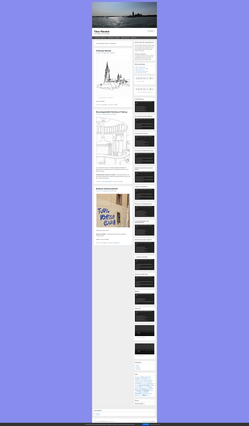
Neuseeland (143, 385)
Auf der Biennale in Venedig (141, 72)
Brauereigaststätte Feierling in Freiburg (111, 112)
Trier (136, 392)
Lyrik (149, 383)
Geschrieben (105, 181)
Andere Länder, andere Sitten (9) (142, 71)
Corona (144, 378)
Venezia (138, 393)
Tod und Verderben (142, 390)
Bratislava (139, 377)
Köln (142, 383)
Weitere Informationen (155, 424)
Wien (144, 395)
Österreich (148, 395)
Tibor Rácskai (101, 31)
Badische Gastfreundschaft (107, 188)
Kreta (136, 383)
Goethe (151, 380)
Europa (136, 380)
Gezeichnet (105, 104)
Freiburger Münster (103, 50)
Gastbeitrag (146, 380)
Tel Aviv (147, 388)
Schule (139, 388)
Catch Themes (152, 421)
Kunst (139, 383)
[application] (144, 106)
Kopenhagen (149, 382)
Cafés (137, 378)
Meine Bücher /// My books (113, 37)
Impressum (98, 414)
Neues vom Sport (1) (140, 69)
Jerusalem (144, 382)
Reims (145, 386)
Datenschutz (98, 413)
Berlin (136, 377)
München (137, 385)
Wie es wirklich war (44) (140, 67)
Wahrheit (140, 395)
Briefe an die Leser (146, 377)
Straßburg (143, 388)
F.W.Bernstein (141, 380)
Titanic (151, 388)
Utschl (146, 391)
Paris (140, 387)
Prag (143, 386)
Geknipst (104, 242)
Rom (136, 388)
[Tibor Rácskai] (124, 27)
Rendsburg (149, 386)
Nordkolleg (137, 386)
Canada (140, 378)
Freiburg (116, 104)
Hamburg (137, 382)
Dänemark (149, 378)
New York (151, 385)
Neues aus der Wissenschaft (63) (142, 68)
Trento (151, 390)
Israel (140, 382)
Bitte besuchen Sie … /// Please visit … (129, 37)
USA (142, 392)
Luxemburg (145, 383)
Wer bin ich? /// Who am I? (100, 37)
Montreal (152, 383)
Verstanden (145, 424)
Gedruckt (137, 365)
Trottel (118, 242)
